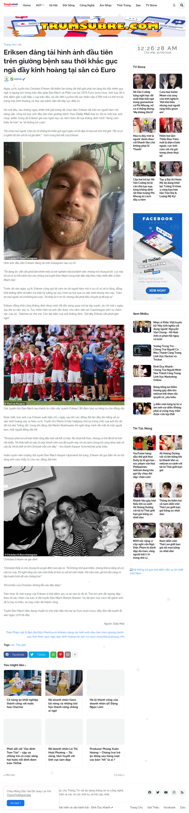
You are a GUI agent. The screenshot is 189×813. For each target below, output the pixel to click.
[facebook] (150, 792)
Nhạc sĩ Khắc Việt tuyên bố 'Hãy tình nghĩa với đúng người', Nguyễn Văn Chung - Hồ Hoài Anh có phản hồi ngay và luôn (167, 331)
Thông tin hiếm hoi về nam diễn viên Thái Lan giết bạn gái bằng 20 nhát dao (170, 507)
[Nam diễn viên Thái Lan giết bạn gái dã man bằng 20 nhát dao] (170, 530)
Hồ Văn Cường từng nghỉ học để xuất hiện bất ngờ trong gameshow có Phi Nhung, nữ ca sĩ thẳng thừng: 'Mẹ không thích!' (143, 102)
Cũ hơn (118, 775)
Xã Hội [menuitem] (53, 5)
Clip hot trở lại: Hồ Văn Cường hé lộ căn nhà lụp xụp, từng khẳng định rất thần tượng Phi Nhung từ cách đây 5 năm (143, 189)
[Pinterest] (60, 655)
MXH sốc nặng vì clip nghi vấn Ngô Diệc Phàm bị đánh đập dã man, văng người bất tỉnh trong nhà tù (144, 549)
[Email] (68, 655)
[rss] (182, 792)
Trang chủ (10, 44)
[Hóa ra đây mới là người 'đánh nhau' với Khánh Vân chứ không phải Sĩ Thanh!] (144, 125)
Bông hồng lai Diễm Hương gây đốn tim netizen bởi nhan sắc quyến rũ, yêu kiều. (165, 392)
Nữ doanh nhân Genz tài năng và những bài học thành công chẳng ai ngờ (63, 705)
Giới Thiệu (153, 807)
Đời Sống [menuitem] (69, 5)
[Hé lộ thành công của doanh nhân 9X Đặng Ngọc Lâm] (105, 683)
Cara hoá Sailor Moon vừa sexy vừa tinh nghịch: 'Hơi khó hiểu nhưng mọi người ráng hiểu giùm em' (169, 102)
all (19, 44)
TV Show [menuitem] (151, 5)
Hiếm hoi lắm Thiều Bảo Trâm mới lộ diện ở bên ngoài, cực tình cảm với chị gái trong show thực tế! (169, 145)
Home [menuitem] (27, 5)
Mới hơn (10, 775)
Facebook (169, 807)
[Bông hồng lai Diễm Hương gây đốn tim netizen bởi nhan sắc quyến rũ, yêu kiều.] (142, 391)
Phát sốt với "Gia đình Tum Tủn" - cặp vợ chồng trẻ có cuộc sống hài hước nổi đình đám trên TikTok (22, 756)
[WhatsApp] (53, 655)
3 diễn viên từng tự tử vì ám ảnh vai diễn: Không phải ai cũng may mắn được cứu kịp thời (167, 409)
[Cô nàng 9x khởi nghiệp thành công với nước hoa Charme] (22, 683)
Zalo (182, 807)
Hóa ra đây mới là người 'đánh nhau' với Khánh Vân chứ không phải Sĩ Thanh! (144, 142)
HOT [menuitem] (39, 5)
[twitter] (158, 792)
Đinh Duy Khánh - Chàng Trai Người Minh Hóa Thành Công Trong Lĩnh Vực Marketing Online (167, 373)
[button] (174, 5)
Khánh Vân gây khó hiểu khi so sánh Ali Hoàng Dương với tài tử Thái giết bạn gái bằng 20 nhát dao (144, 509)
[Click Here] (94, 35)
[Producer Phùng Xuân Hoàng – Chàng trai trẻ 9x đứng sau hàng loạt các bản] (105, 732)
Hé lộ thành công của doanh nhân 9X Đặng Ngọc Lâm (104, 703)
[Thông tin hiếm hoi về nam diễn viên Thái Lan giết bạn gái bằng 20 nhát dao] (170, 489)
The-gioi (21, 644)
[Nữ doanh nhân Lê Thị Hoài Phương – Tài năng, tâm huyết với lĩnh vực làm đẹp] (64, 732)
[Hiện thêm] (75, 655)
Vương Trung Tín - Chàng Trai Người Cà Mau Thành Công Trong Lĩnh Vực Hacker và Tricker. (167, 353)
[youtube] (166, 792)
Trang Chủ (136, 807)
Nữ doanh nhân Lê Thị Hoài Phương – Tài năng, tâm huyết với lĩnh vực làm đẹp (63, 754)
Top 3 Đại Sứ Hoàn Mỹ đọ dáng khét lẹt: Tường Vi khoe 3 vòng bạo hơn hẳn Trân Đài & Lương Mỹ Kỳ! (170, 188)
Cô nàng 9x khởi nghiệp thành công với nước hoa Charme (22, 703)
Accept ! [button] (16, 803)
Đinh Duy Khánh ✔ (102, 807)
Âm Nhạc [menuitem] (106, 5)
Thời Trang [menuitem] (124, 5)
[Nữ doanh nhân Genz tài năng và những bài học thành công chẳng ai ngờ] (64, 683)
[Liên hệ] (157, 299)
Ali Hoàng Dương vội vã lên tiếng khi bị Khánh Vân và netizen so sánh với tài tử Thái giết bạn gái (170, 462)
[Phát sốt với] (22, 732)
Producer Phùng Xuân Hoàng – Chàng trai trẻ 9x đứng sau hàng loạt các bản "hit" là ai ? (105, 754)
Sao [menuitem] (138, 5)
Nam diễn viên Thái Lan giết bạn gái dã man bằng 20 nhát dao (169, 546)
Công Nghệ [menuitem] (87, 5)
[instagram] (174, 792)
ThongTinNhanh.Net (19, 795)
